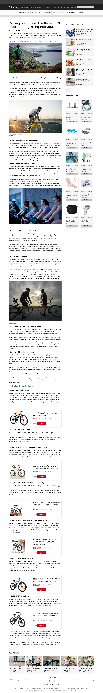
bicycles (25, 92)
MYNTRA (57, 684)
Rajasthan (74, 2)
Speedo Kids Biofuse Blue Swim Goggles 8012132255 (71, 142)
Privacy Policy (63, 688)
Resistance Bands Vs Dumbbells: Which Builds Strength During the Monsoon (83, 80)
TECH (56, 2)
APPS (70, 2)
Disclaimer (39, 688)
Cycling (11, 143)
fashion (36, 7)
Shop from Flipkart (40, 638)
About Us (16, 688)
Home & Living (81, 12)
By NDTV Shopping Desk (14, 41)
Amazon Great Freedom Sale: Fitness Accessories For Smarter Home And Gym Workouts (50, 667)
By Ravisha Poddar (66, 670)
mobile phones (24, 7)
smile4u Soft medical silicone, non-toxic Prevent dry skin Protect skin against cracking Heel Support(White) (72, 195)
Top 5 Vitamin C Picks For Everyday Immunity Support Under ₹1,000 (84, 60)
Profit (27, 2)
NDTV (19, 2)
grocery (49, 7)
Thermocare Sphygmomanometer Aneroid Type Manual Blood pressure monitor (86, 116)
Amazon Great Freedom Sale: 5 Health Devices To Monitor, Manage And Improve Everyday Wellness (69, 667)
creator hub (73, 7)
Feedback (45, 688)
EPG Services (27, 688)
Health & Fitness (71, 12)
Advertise (22, 688)
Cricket (38, 2)
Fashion (55, 12)
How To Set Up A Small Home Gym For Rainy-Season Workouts (84, 30)
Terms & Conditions (71, 688)
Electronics (47, 12)
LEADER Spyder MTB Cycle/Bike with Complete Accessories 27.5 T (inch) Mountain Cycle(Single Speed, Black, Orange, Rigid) (46, 413)
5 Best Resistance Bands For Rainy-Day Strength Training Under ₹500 (84, 70)
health (44, 7)
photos (67, 7)
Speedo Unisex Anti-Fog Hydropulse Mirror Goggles (86, 142)
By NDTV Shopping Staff (81, 33)
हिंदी (30, 2)
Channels (34, 688)
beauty (40, 7)
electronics (31, 7)
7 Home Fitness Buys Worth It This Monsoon (33, 667)
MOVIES (34, 2)
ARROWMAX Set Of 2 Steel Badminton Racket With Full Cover (86, 169)
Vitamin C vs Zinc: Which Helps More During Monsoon (84, 40)
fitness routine (31, 631)
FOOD (43, 2)
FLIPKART (52, 684)
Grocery (62, 12)
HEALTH (52, 2)
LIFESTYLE (47, 2)
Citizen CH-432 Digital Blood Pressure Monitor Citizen (85, 195)
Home (7, 15)
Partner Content (80, 688)
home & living (55, 7)
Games (60, 2)
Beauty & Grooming (36, 12)
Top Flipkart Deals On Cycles (21, 386)
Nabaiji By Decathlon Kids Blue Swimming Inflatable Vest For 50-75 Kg (71, 169)
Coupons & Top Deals (24, 12)
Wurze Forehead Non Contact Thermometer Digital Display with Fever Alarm (86, 221)
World (23, 2)
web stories (62, 7)
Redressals (56, 688)
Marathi (83, 2)
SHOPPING (65, 2)
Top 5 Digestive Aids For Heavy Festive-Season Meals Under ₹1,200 (84, 50)
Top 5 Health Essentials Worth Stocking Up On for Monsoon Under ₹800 (86, 667)
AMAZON (46, 684)
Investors (51, 688)
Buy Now (72, 121)
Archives (87, 688)
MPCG (79, 2)
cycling (38, 80)
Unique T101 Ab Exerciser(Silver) (69, 116)
